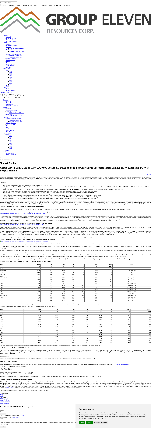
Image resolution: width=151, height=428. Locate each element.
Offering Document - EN (15, 55)
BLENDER (15, 417)
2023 (10, 75)
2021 (10, 78)
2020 (10, 80)
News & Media (7, 68)
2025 (10, 73)
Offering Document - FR (15, 57)
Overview (8, 44)
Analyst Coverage (10, 64)
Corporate (5, 35)
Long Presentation (4, 403)
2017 (10, 84)
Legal (22, 415)
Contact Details (10, 88)
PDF (148, 174)
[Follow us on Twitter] (3, 4)
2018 (10, 83)
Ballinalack (9, 50)
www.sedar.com (10, 387)
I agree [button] (82, 422)
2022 (10, 77)
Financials (8, 63)
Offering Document (11, 58)
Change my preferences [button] (100, 422)
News (7, 70)
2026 (10, 71)
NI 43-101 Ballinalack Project (16, 51)
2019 (10, 81)
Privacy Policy (102, 418)
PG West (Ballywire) (11, 45)
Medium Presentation (5, 401)
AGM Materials (10, 65)
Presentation (9, 61)
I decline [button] (89, 422)
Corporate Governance (12, 41)
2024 (10, 74)
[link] (102, 418)
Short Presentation (4, 400)
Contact (5, 87)
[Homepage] (75, 32)
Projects (5, 42)
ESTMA (8, 67)
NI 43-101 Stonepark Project (16, 48)
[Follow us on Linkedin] (1, 4)
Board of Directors (11, 38)
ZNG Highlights (4, 398)
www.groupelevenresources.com (120, 364)
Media (7, 86)
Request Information (11, 90)
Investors (5, 52)
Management (9, 39)
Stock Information (10, 60)
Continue (3, 427)
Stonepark (8, 47)
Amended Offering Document (13, 54)
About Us (8, 37)
